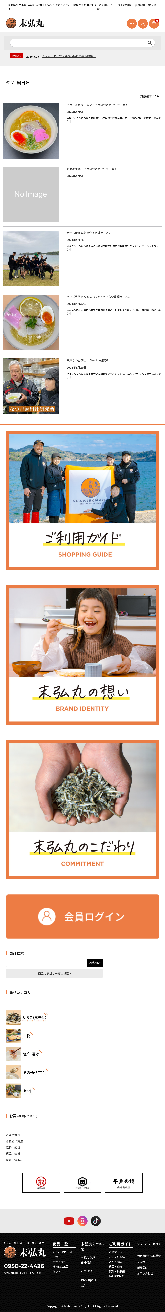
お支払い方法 (14, 1141)
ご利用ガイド (107, 5)
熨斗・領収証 (14, 1160)
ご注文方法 (13, 1135)
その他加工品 (60, 1266)
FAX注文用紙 (125, 5)
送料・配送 (13, 1147)
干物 (55, 1257)
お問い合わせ (145, 1273)
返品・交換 (13, 1153)
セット (57, 1271)
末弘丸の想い (89, 1257)
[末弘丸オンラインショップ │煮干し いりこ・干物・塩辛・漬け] (25, 23)
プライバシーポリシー (149, 1247)
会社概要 (140, 5)
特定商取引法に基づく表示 (149, 1259)
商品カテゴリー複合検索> (54, 973)
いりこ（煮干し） (63, 1252)
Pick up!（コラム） (92, 1282)
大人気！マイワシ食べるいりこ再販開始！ (69, 56)
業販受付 (142, 1267)
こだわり (87, 1270)
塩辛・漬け (59, 1262)
